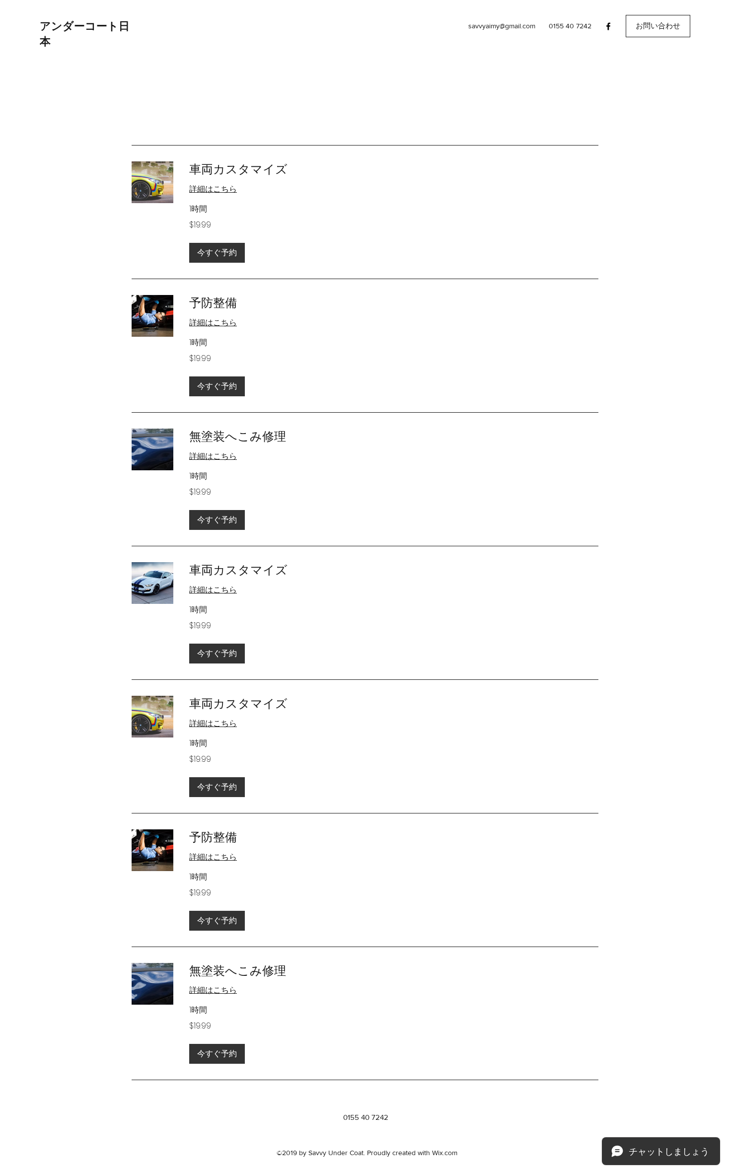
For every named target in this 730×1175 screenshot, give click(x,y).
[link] (393, 169)
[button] (658, 26)
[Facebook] (608, 26)
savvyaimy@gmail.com (501, 26)
